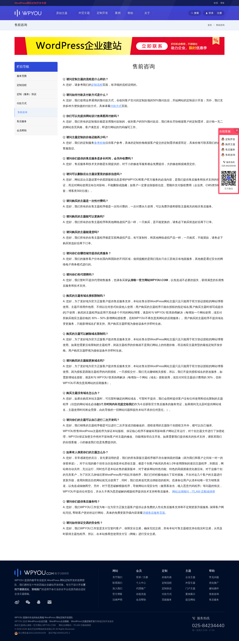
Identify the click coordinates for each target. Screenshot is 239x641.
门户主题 (190, 588)
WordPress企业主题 (37, 621)
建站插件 (214, 588)
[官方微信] (28, 601)
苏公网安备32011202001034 (32, 633)
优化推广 (214, 582)
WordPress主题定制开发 (83, 621)
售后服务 (22, 121)
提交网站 (190, 599)
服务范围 (22, 76)
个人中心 (141, 582)
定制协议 (167, 588)
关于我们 (117, 577)
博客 (222, 3)
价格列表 (167, 577)
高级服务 (167, 599)
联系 (216, 3)
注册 (145, 577)
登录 (138, 577)
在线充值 (141, 594)
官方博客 (117, 594)
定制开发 (102, 12)
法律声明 (117, 599)
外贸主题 (84, 12)
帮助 (130, 13)
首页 (210, 25)
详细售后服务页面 (154, 512)
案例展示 (190, 594)
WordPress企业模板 (59, 621)
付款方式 (116, 105)
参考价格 (99, 142)
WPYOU (18, 617)
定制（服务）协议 (26, 94)
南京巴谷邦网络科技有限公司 (41, 629)
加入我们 (117, 588)
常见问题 (214, 577)
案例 (118, 12)
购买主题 (230, 144)
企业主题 (190, 577)
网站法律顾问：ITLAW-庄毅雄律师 (193, 491)
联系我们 (117, 582)
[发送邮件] (49, 601)
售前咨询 (22, 112)
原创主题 (61, 13)
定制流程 (97, 84)
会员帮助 (22, 130)
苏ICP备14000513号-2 (59, 633)
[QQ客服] (39, 601)
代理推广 (141, 588)
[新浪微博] (17, 601)
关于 (147, 13)
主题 (188, 570)
